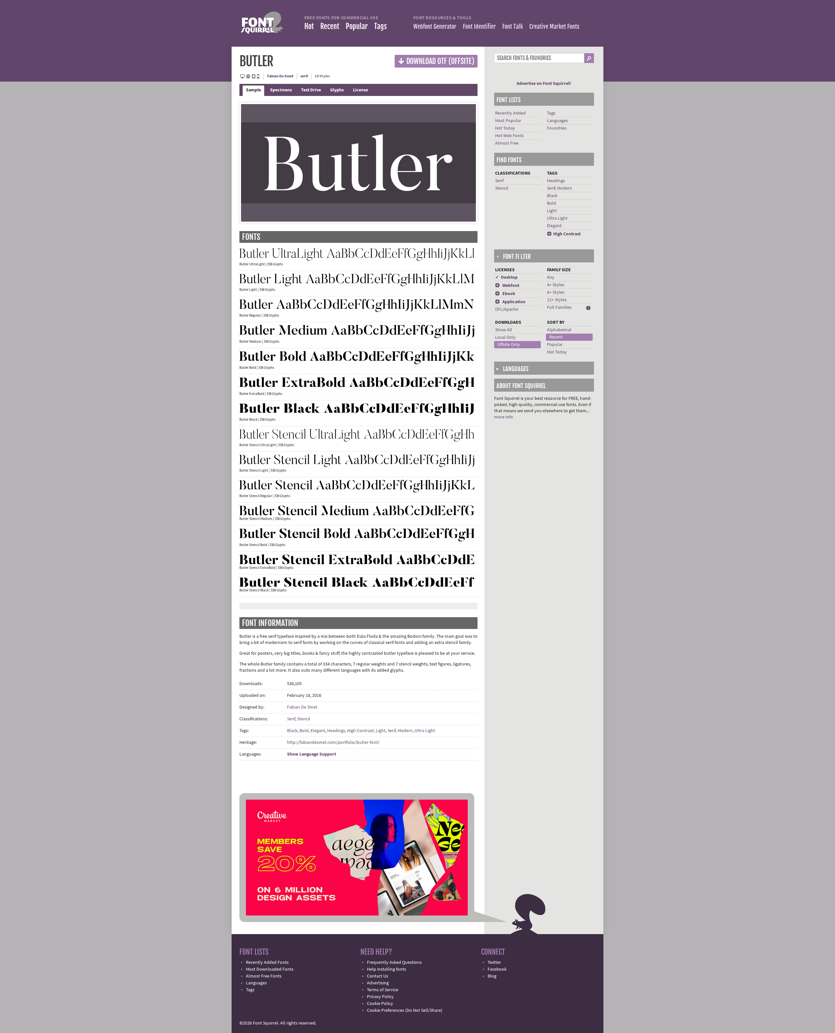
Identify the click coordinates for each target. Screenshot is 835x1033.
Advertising (378, 983)
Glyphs (337, 90)
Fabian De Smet (280, 76)
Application (510, 302)
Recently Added (510, 113)
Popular (357, 26)
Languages (557, 121)
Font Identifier (479, 26)
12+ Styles (557, 300)
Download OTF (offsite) (436, 61)
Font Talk (512, 26)
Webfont (507, 285)
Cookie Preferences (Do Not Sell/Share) (404, 1010)
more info (503, 417)
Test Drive (311, 90)
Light (381, 731)
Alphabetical (559, 330)
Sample (253, 90)
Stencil (303, 719)
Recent (329, 26)
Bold (304, 731)
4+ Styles (555, 285)
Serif (291, 719)
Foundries (557, 128)
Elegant (318, 731)
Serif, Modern (400, 731)
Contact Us (377, 976)
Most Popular (508, 121)
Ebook (505, 293)
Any (550, 277)
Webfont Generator (434, 26)
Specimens (281, 90)
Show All (503, 330)
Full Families (559, 307)
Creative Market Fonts (554, 26)
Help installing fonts (386, 969)
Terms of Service (382, 990)
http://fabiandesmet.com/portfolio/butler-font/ (333, 742)
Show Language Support (311, 754)
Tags (380, 26)
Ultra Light (425, 731)
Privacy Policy (380, 997)
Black (292, 731)
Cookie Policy (380, 1004)
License (360, 90)
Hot (309, 26)
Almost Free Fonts (263, 976)
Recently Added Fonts (267, 962)
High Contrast (360, 731)
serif (304, 76)
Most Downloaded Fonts (270, 969)
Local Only (505, 337)
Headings (336, 731)
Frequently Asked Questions (394, 962)
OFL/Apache (506, 309)
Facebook (497, 969)
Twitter (494, 962)
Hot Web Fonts (509, 136)
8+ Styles (555, 292)
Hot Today (505, 128)
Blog (492, 976)
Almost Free (507, 143)
